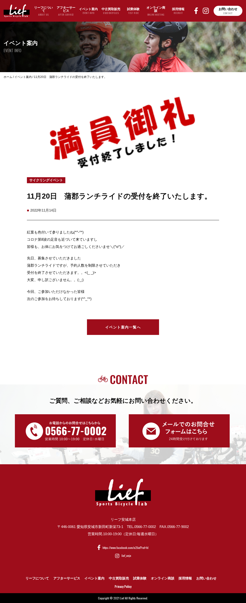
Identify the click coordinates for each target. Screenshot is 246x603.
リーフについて (37, 578)
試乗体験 (140, 578)
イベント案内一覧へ (123, 327)
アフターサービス (66, 578)
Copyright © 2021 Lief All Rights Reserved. (123, 598)
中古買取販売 (119, 578)
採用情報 (185, 578)
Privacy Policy (123, 586)
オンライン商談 (162, 578)
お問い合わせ (206, 578)
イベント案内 (94, 578)
